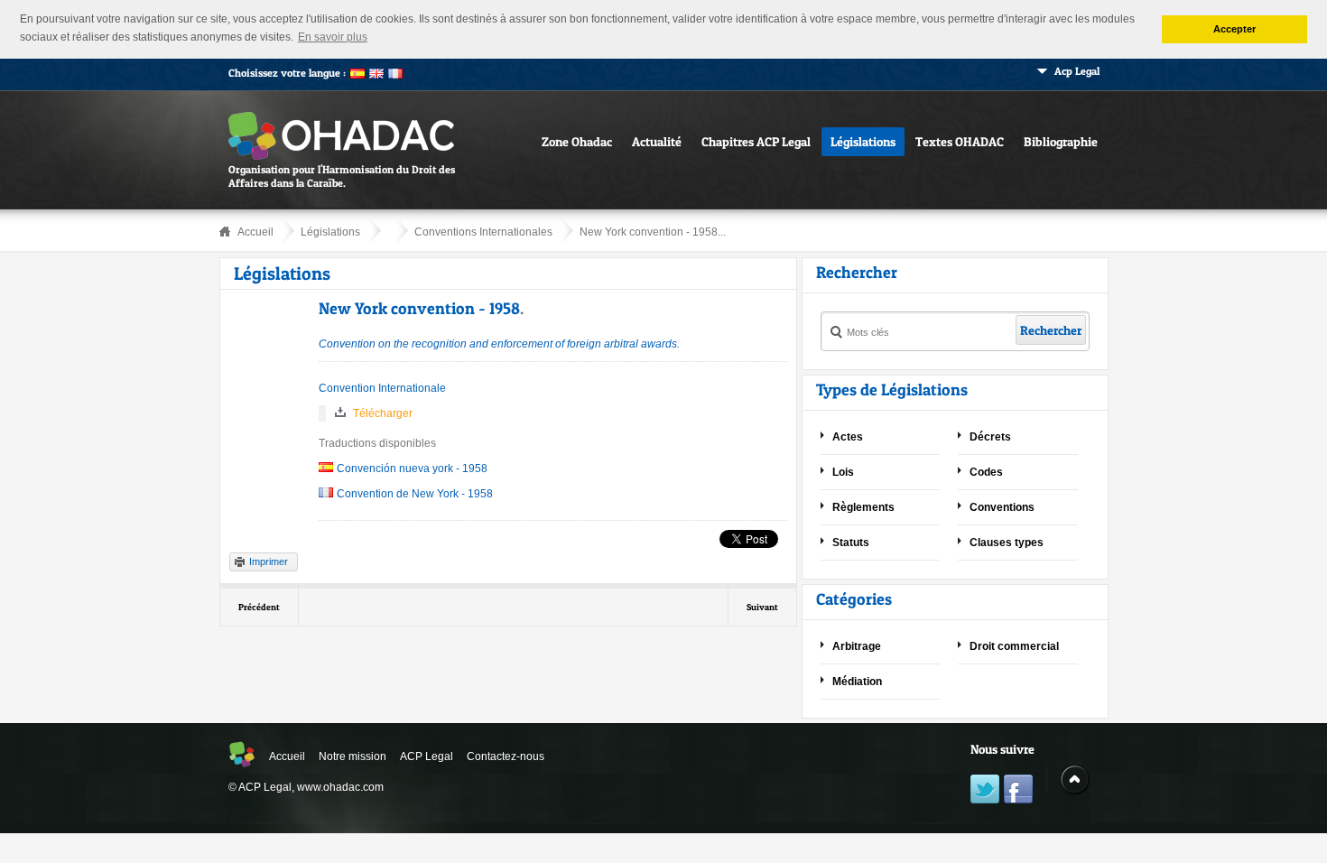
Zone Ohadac (577, 141)
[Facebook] (1018, 791)
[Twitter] (984, 791)
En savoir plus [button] (332, 37)
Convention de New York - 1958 (415, 493)
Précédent (259, 606)
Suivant (762, 606)
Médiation (857, 681)
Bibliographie (1061, 141)
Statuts (850, 542)
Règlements (863, 507)
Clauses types (1007, 542)
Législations (863, 141)
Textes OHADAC (959, 141)
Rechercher (1050, 330)
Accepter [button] (1234, 28)
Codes (986, 472)
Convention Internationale (382, 388)
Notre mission (352, 756)
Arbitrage (856, 646)
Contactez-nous (505, 756)
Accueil (255, 232)
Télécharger (383, 413)
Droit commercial (1014, 646)
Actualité (657, 141)
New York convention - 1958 (419, 308)
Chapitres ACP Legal (756, 141)
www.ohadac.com (340, 787)
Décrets (990, 437)
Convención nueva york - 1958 (412, 468)
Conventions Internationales (483, 232)
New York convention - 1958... (653, 232)
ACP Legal (426, 756)
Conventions (1002, 507)
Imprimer (268, 561)
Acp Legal (1077, 71)
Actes (847, 437)
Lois (843, 472)
